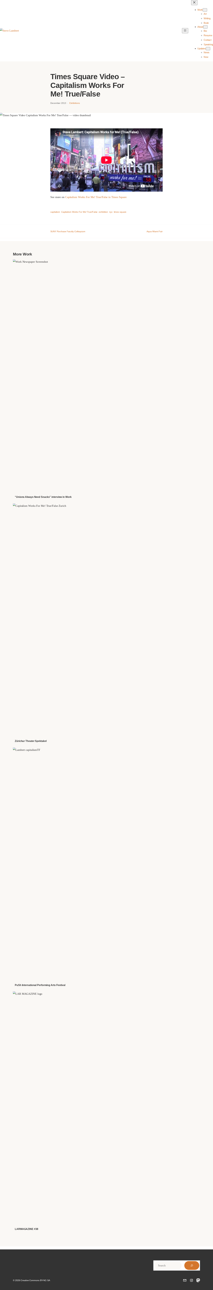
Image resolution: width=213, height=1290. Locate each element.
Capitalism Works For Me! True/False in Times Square (96, 197)
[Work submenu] (205, 10)
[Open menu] (185, 30)
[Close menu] (194, 2)
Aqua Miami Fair (155, 231)
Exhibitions (74, 103)
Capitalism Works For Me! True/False (79, 212)
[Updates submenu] (208, 48)
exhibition (103, 212)
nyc (111, 212)
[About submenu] (205, 27)
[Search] (191, 1265)
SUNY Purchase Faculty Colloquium (67, 231)
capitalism (55, 212)
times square (120, 212)
